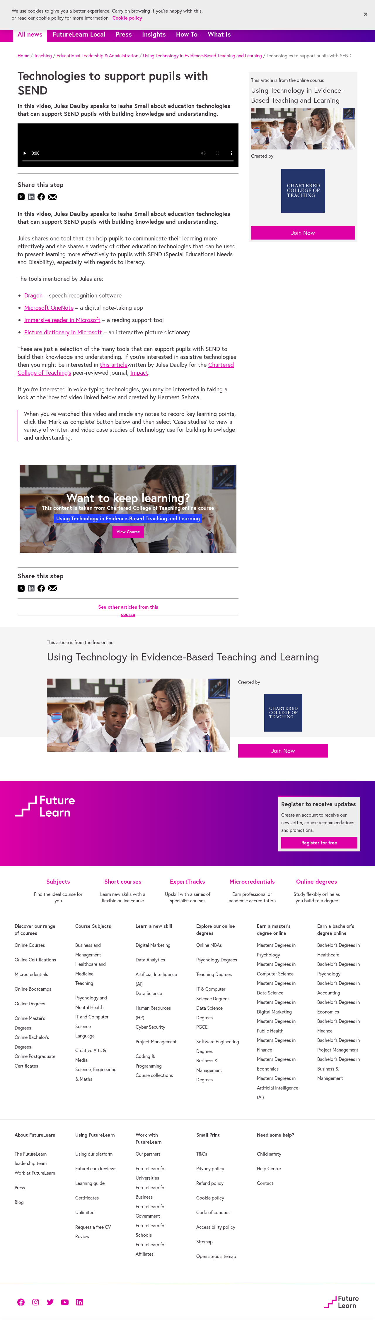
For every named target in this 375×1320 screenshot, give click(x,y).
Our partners (148, 1154)
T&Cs (201, 1154)
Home (23, 55)
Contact (265, 1183)
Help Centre (269, 1168)
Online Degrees (30, 1003)
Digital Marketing (153, 945)
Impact (139, 372)
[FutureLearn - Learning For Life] (341, 1300)
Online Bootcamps (33, 989)
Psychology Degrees (216, 960)
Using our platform (93, 1154)
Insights (154, 34)
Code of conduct (213, 1212)
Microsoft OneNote (49, 307)
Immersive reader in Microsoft (62, 319)
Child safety (269, 1154)
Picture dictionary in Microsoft (63, 332)
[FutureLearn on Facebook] (22, 1302)
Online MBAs (209, 945)
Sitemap (204, 1242)
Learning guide (90, 1183)
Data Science (149, 993)
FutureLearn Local (79, 34)
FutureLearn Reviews (95, 1168)
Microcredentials (31, 974)
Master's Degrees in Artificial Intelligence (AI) (277, 1087)
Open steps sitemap (216, 1256)
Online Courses (30, 945)
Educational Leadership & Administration (97, 55)
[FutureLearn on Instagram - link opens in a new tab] (35, 1302)
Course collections (154, 1075)
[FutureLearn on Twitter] (50, 1302)
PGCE (202, 1027)
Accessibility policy (215, 1227)
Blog (19, 1202)
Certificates (87, 1198)
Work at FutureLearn (35, 1173)
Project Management (156, 1041)
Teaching (43, 55)
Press (124, 34)
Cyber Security (150, 1027)
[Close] (365, 14)
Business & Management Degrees (209, 1070)
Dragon (33, 295)
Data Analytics (150, 960)
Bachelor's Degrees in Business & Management (338, 1068)
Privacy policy (210, 1168)
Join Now (303, 232)
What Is (219, 34)
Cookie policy (210, 1198)
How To (186, 34)
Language (85, 1036)
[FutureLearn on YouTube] (64, 1302)
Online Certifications (35, 960)
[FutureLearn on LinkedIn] (79, 1302)
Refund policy (210, 1183)
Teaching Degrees (214, 974)
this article (113, 364)
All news (30, 34)
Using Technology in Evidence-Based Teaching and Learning (202, 55)
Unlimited (85, 1212)
